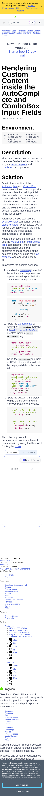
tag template (25, 323)
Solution (12, 177)
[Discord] (10, 658)
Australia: (20, 637)
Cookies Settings (22, 792)
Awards (8, 715)
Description (16, 152)
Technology (9, 713)
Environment (18, 128)
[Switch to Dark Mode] (34, 460)
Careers (8, 722)
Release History (11, 591)
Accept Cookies (22, 785)
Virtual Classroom (12, 604)
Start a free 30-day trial (22, 53)
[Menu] (4, 22)
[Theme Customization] (38, 460)
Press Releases (11, 717)
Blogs (7, 596)
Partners (8, 602)
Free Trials (9, 575)
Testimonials (10, 618)
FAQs (7, 608)
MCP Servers (5, 569)
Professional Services (14, 600)
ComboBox (8, 167)
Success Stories (11, 616)
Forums (8, 593)
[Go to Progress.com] (7, 690)
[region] (22, 778)
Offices (7, 724)
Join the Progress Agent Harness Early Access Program (20, 8)
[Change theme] (25, 460)
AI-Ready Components (21, 569)
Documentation (11, 589)
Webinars (9, 598)
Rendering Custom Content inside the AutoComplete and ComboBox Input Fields (21, 33)
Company (9, 711)
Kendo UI (4, 565)
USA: (18, 628)
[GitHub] (10, 656)
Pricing (8, 577)
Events (7, 606)
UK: (18, 630)
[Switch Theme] (40, 22)
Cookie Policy (7, 776)
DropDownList (10, 221)
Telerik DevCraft (6, 560)
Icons (18, 446)
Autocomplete (19, 164)
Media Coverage (12, 719)
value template (10, 224)
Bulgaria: (20, 635)
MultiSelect (17, 241)
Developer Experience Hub (16, 585)
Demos (8, 587)
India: (19, 633)
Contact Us (9, 626)
